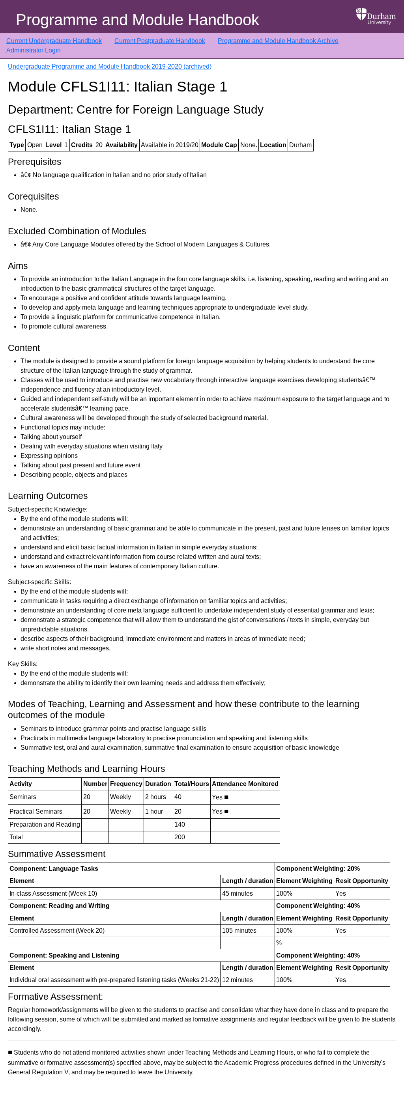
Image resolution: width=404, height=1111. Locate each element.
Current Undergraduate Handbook (54, 40)
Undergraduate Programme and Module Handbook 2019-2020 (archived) (109, 66)
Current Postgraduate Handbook (159, 40)
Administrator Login (33, 50)
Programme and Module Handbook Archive (278, 40)
